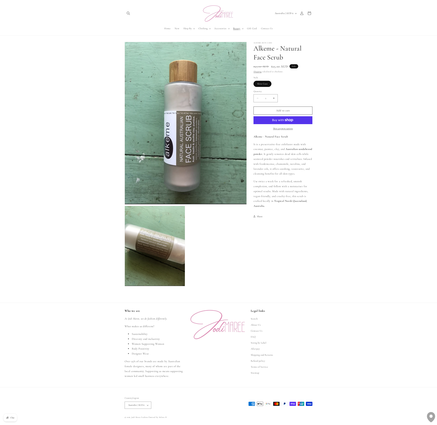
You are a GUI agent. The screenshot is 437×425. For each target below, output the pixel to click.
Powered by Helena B (157, 417)
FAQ (253, 336)
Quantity (257, 91)
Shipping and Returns (262, 354)
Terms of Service (259, 366)
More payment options (283, 128)
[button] (128, 13)
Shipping (257, 71)
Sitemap (255, 372)
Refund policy (258, 360)
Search (254, 318)
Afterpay (255, 348)
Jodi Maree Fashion (139, 417)
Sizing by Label (258, 342)
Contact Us (257, 330)
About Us (256, 324)
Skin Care (262, 83)
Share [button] (260, 216)
